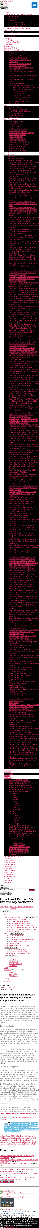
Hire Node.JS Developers (17, 146)
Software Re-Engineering (21, 97)
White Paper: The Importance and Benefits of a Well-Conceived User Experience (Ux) (23, 749)
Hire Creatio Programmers (18, 131)
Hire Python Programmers (18, 150)
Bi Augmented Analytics (17, 32)
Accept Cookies (11, 1227)
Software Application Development (21, 85)
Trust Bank (12, 20)
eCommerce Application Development (22, 56)
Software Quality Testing (17, 103)
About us (7, 12)
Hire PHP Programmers (17, 148)
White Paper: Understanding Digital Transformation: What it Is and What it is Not (22, 754)
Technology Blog (11, 1129)
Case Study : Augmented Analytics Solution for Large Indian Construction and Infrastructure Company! (24, 231)
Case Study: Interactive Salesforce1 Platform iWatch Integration (21, 499)
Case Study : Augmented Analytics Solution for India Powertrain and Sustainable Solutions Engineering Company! (24, 219)
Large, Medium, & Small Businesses (21, 939)
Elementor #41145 (10, 48)
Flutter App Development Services (20, 825)
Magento (16, 819)
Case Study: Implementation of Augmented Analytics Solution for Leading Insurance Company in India (23, 488)
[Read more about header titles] (4, 3)
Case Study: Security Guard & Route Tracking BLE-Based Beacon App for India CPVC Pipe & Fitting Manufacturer (24, 582)
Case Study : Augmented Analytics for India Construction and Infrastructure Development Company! (24, 192)
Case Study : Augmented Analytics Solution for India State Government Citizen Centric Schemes (24, 225)
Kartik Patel (8, 868)
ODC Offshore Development (23, 95)
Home (6, 152)
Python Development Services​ (19, 851)
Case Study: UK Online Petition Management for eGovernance (20, 646)
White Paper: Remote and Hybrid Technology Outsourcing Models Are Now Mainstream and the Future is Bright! (23, 734)
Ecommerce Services (16, 679)
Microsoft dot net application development (23, 689)
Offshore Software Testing (20, 1123)
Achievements (13, 16)
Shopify (15, 821)
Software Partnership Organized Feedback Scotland (24, 23)
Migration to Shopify (16, 691)
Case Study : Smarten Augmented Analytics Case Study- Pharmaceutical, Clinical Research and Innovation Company (24, 285)
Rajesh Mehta (9, 860)
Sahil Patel (8, 882)
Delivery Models (14, 107)
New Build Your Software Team (20, 64)
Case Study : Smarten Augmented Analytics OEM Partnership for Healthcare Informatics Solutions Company (24, 302)
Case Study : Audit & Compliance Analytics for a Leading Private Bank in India (24, 163)
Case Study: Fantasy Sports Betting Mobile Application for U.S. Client (23, 471)
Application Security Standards (23, 89)
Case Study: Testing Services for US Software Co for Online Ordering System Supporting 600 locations (23, 626)
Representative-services (17, 83)
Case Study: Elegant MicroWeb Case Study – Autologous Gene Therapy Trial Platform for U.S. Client (23, 371)
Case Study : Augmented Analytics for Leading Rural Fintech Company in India (23, 209)
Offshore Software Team (17, 697)
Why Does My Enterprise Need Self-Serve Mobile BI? (18, 1173)
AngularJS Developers (16, 121)
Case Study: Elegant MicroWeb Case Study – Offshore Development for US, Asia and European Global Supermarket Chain (23, 432)
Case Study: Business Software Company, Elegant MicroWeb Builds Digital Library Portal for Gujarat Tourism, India (23, 326)
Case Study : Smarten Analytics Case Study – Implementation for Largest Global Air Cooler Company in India (23, 273)
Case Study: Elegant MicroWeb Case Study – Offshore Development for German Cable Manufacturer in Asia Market (23, 421)
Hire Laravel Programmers (18, 141)
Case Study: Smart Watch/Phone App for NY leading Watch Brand (23, 587)
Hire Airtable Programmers (18, 125)
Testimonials (13, 18)
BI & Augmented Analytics (18, 950)
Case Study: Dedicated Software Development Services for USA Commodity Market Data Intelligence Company (24, 338)
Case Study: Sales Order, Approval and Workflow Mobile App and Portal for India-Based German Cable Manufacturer (23, 576)
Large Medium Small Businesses (20, 111)
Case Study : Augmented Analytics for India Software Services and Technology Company (24, 198)
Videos (11, 774)
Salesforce (12, 855)
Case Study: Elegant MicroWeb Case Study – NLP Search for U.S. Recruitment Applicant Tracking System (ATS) (23, 415)
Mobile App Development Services (21, 839)
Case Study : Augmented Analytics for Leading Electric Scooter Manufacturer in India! (23, 204)
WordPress (16, 809)
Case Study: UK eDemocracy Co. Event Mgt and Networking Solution (22, 637)
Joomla (15, 799)
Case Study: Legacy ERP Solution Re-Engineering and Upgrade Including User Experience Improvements (23, 509)
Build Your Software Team (18, 52)
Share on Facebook (11, 1117)
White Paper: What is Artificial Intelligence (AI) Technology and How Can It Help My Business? (23, 766)
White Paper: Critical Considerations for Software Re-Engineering (22, 712)
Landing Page (9, 154)
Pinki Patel (8, 880)
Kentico (15, 801)
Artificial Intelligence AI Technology (21, 789)
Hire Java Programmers (17, 139)
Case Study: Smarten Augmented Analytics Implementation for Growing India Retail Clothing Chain (23, 592)
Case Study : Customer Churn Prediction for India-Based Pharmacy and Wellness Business (24, 243)
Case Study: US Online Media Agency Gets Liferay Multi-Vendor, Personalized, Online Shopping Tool (24, 657)
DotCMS (16, 795)
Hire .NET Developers (16, 123)
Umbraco (16, 807)
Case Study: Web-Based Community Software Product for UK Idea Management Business (24, 663)
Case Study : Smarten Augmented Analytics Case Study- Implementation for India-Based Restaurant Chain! (24, 279)
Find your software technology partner (22, 681)
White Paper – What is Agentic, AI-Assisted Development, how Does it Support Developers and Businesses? (24, 707)
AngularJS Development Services (20, 786)
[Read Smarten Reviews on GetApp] (7, 1207)
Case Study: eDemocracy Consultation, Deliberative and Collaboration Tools (22, 349)
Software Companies (16, 113)
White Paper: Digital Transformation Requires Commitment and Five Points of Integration (23, 716)
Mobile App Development (18, 693)
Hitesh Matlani (9, 874)
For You (7, 105)
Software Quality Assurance (19, 1125)
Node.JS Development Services (19, 847)
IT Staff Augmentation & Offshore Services (23, 927)
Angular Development (16, 158)
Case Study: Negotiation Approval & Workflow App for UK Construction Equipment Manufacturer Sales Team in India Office (22, 528)
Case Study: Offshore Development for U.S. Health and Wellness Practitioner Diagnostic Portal (24, 535)
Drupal (15, 797)
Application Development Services (20, 160)
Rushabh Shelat (9, 864)
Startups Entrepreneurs (16, 115)
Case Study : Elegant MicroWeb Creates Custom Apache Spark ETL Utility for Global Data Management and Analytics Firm (22, 258)
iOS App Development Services (20, 829)
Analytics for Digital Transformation (16, 945)
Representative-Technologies (18, 853)
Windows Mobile (19, 845)
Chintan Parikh (9, 876)
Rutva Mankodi (9, 862)
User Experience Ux (20, 99)
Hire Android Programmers (18, 127)
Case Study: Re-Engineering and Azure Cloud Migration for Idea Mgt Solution (22, 558)
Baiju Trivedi (8, 872)
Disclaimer (8, 46)
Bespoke (16, 815)
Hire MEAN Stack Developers (19, 143)
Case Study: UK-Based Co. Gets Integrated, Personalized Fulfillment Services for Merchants (24, 651)
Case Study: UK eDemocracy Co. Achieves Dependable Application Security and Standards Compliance (24, 632)
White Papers (13, 976)
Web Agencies (14, 117)
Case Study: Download (12, 42)
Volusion (16, 823)
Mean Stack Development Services (21, 837)
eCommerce (13, 813)
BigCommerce (18, 817)
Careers (7, 38)
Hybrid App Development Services (21, 827)
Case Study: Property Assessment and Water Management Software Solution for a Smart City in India (24, 547)
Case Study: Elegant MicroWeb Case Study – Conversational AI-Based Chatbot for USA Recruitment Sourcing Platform (23, 377)
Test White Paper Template (13, 857)
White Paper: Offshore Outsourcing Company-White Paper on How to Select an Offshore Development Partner (24, 728)
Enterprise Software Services (14, 50)
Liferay (15, 803)
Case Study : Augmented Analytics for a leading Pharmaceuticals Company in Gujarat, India (22, 174)
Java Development (15, 685)
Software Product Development (19, 101)
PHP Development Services (18, 849)
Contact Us (8, 44)
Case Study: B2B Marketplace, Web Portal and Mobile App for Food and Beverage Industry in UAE (23, 320)
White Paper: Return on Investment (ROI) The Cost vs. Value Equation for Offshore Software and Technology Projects (23, 740)
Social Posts (13, 36)
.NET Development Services (18, 780)
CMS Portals (13, 54)
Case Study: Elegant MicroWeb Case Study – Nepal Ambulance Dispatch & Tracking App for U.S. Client (23, 409)
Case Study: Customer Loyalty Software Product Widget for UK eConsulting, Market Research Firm (22, 332)
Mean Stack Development (17, 687)
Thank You (8, 859)
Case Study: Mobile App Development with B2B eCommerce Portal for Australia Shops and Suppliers (24, 521)
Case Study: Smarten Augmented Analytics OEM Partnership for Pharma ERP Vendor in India (23, 620)
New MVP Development (17, 66)
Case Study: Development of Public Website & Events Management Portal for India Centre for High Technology (24, 344)
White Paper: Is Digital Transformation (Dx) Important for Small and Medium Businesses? (24, 722)
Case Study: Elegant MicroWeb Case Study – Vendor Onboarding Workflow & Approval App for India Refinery (23, 452)
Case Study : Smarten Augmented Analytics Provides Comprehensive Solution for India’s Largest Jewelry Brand (24, 308)
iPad (14, 841)
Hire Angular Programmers (18, 129)
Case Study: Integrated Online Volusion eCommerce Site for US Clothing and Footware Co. (22, 494)
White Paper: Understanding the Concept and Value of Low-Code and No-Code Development (23, 760)
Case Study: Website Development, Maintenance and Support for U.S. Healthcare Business (21, 669)
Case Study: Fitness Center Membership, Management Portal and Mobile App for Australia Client (23, 476)
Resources (7, 772)
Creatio (11, 811)
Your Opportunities (15, 26)
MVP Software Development (19, 921)
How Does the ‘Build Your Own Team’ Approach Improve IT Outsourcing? (17, 1178)
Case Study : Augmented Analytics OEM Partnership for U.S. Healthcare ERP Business (23, 214)
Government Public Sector (18, 109)
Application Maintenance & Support (25, 87)
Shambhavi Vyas (10, 866)
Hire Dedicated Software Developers (21, 133)
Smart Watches (18, 843)
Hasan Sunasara (9, 878)
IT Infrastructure (18, 93)
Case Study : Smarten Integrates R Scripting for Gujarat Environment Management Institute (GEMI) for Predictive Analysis (24, 314)
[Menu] (34, 5)
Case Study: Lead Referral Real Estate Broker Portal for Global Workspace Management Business (22, 503)
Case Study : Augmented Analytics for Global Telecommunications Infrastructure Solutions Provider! (23, 186)
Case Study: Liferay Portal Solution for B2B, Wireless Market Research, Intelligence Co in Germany (22, 515)
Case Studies (8, 40)
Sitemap (7, 776)
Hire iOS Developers (16, 137)
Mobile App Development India (19, 695)
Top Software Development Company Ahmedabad (21, 1130)
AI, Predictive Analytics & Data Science (22, 929)
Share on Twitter (23, 1117)
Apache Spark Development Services (21, 787)
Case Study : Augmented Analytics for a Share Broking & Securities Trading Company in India (22, 180)
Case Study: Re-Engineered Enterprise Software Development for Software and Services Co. (22, 553)
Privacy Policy (9, 770)
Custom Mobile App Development (20, 673)
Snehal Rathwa (9, 870)
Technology (8, 778)
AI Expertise (13, 156)
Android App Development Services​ (21, 784)
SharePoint (16, 805)
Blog (6, 34)
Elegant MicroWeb (8, 987)
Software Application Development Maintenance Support (21, 700)
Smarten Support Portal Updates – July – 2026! (16, 1164)
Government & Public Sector (18, 941)
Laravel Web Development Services (21, 833)
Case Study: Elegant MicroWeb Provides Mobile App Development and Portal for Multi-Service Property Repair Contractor (23, 458)
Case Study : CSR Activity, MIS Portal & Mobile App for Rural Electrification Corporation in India (23, 237)
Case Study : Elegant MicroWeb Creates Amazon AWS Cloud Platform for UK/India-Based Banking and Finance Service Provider (22, 250)
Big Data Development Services (20, 791)
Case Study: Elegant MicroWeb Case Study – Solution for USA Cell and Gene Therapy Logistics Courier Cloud (23, 446)
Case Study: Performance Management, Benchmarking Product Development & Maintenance (22, 541)
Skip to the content (6, 1)
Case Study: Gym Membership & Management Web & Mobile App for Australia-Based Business (21, 482)
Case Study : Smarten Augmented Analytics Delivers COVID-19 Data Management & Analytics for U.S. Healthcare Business (24, 290)
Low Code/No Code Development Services (24, 835)
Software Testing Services (21, 1127)
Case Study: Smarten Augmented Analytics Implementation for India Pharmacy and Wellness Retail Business (23, 598)
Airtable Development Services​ (19, 782)
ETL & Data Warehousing (18, 58)
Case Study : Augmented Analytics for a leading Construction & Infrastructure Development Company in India (22, 168)
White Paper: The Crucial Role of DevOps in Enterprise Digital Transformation (23, 745)
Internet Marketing (19, 91)
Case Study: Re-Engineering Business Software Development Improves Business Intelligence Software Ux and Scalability (23, 563)
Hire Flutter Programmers (17, 135)
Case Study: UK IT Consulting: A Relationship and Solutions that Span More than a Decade (23, 642)
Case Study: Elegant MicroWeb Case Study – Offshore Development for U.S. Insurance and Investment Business (24, 427)
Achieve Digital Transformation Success (18, 14)
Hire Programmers (10, 119)
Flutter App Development (17, 683)
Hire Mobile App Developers (19, 145)
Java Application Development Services (22, 831)
